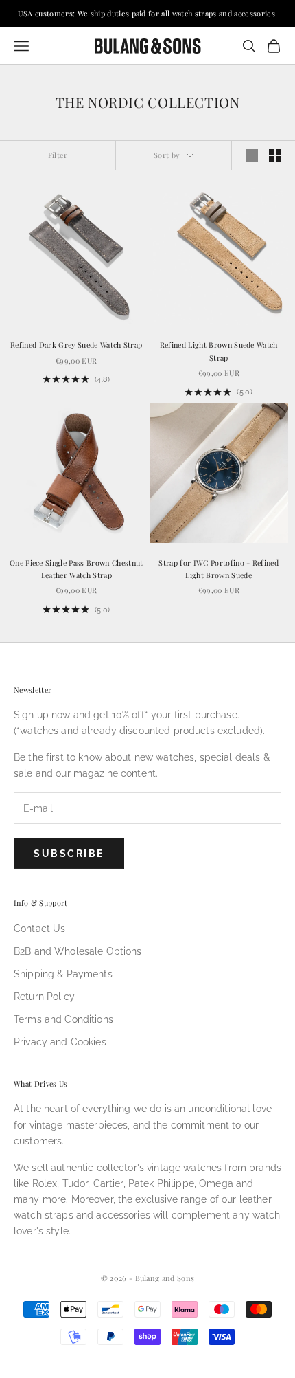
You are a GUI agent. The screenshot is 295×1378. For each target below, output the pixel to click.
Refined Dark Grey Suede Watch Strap (76, 345)
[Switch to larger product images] (252, 155)
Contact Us (39, 928)
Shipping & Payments (63, 973)
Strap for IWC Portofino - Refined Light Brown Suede (218, 568)
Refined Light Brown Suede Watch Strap (219, 351)
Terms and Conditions (63, 1019)
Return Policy (44, 996)
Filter (58, 155)
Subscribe (69, 853)
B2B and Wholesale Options (78, 951)
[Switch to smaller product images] (275, 155)
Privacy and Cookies (60, 1041)
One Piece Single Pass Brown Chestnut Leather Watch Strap (76, 568)
